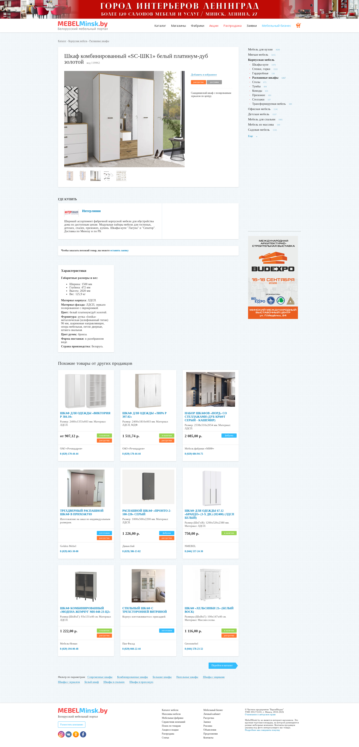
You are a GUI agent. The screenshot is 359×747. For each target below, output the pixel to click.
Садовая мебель (259, 129)
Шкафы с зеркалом (69, 682)
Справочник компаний (173, 721)
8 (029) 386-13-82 (131, 551)
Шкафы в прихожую (141, 682)
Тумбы (256, 86)
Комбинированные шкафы (132, 677)
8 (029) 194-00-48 (69, 648)
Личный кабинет (211, 714)
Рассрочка (208, 717)
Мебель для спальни (261, 119)
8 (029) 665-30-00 (69, 551)
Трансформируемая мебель (269, 103)
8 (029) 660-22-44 (131, 648)
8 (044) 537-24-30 (194, 551)
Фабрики (197, 25)
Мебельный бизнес (276, 25)
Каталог (160, 25)
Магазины (178, 25)
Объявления (209, 729)
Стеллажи (258, 99)
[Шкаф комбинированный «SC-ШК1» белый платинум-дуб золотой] (124, 166)
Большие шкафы (162, 677)
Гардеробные (260, 73)
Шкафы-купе (260, 64)
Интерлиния (91, 211)
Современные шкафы (99, 677)
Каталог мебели (170, 710)
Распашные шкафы (99, 41)
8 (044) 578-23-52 (194, 648)
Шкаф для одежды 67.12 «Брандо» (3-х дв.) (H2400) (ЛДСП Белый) (209, 514)
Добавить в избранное (204, 74)
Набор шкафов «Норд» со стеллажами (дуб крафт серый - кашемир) (206, 417)
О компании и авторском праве (260, 714)
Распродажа (232, 25)
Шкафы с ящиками (214, 677)
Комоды (257, 90)
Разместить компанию (71, 724)
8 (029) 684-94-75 (194, 453)
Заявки (252, 25)
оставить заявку (119, 250)
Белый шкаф (92, 682)
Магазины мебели (171, 714)
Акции (213, 25)
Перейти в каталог (222, 665)
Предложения (210, 733)
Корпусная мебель (77, 41)
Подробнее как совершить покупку (262, 730)
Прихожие (258, 95)
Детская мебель (258, 114)
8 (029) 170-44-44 (69, 453)
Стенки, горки (261, 69)
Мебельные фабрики (172, 717)
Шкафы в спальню (114, 682)
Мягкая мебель (258, 54)
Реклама (207, 725)
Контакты (208, 737)
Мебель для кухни (260, 49)
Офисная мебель (259, 109)
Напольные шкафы (187, 677)
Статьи (165, 737)
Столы (256, 82)
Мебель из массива (261, 124)
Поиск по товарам (171, 725)
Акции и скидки (170, 729)
